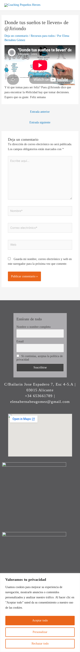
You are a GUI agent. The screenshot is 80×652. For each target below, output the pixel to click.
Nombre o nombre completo (33, 326)
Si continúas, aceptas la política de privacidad (39, 358)
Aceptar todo (40, 620)
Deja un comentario (16, 35)
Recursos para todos (43, 35)
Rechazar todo (40, 643)
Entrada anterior (40, 111)
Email (20, 341)
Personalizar (40, 632)
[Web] (40, 245)
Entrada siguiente (39, 122)
